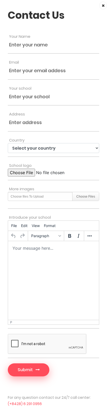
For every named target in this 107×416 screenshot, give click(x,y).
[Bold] (69, 235)
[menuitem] (14, 225)
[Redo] (22, 235)
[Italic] (78, 235)
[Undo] (13, 235)
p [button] (11, 322)
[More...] (89, 235)
